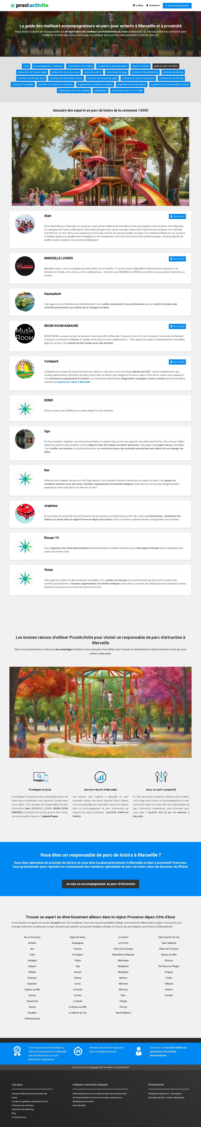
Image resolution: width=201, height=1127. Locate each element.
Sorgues (169, 972)
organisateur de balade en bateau (95, 84)
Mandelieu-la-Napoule (123, 954)
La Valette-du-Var (78, 1013)
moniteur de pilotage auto (31, 78)
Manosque (123, 960)
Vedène (169, 989)
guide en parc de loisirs (166, 66)
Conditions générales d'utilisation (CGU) (30, 1101)
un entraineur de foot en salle (127, 90)
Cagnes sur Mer (32, 989)
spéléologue (100, 90)
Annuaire (16, 1093)
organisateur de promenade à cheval (170, 84)
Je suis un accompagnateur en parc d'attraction (100, 884)
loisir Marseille (79, 1105)
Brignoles (32, 983)
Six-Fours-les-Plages (168, 966)
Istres (78, 983)
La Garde (77, 1001)
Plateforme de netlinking (23, 1109)
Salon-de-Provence (169, 949)
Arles (32, 954)
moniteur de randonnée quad (102, 78)
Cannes (32, 995)
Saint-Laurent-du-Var (169, 937)
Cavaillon (32, 1013)
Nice (123, 995)
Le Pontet (123, 943)
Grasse (77, 972)
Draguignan (78, 943)
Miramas (123, 983)
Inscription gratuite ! (178, 5)
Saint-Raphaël (169, 943)
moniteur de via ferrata (171, 78)
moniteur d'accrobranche (145, 72)
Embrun (78, 949)
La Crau (77, 995)
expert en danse (140, 66)
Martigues (123, 972)
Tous (26, 66)
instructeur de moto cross (65, 72)
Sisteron (169, 960)
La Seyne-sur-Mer (78, 1007)
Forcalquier (77, 954)
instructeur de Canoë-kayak (32, 72)
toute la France (50, 816)
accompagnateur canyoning (48, 66)
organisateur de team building (73, 90)
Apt (32, 949)
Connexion (154, 5)
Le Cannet (123, 937)
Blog (14, 1113)
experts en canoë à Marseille (73, 382)
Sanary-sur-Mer (169, 954)
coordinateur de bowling (80, 66)
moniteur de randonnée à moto (66, 78)
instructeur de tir (93, 72)
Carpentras (32, 1001)
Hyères (77, 978)
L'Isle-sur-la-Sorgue (123, 949)
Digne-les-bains (78, 937)
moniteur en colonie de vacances (55, 84)
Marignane (123, 966)
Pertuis (123, 1007)
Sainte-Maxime (123, 1013)
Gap (78, 966)
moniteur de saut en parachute (138, 78)
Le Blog (139, 5)
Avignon (32, 966)
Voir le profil (178, 216)
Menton (123, 978)
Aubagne (32, 960)
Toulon (168, 978)
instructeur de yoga (117, 72)
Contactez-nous (19, 1117)
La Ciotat (77, 989)
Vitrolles (169, 995)
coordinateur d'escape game (112, 66)
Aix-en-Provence (32, 937)
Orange (123, 1001)
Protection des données (22, 1105)
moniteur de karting (173, 72)
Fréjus (78, 960)
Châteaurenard (32, 1018)
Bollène (32, 972)
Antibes (32, 943)
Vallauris (169, 983)
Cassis (32, 1007)
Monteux (123, 989)
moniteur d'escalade (22, 84)
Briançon (32, 978)
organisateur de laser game (131, 84)
